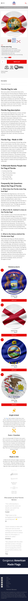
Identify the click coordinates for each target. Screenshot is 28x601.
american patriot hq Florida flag (12, 597)
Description (4, 80)
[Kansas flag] (14, 351)
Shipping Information (6, 84)
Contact (8, 586)
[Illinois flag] (14, 386)
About (7, 585)
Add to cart (17, 62)
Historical (8, 583)
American (8, 578)
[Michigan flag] (14, 282)
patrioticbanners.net (10, 592)
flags (7, 418)
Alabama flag (14, 330)
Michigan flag (14, 296)
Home (7, 577)
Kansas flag (14, 365)
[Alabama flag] (14, 316)
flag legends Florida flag (6, 595)
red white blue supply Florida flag (15, 594)
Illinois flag (14, 400)
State (7, 580)
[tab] (14, 81)
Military (8, 582)
